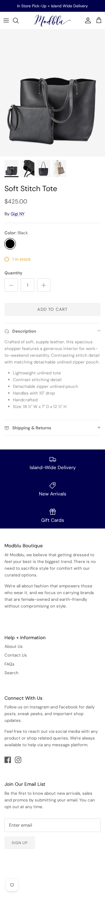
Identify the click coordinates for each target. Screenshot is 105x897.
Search (11, 673)
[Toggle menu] (6, 20)
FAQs (9, 664)
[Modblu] (52, 20)
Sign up (20, 842)
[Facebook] (7, 760)
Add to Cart (52, 309)
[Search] (18, 20)
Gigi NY (18, 214)
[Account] (86, 20)
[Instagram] (18, 760)
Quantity (13, 273)
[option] (52, 93)
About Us (13, 646)
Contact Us (15, 655)
